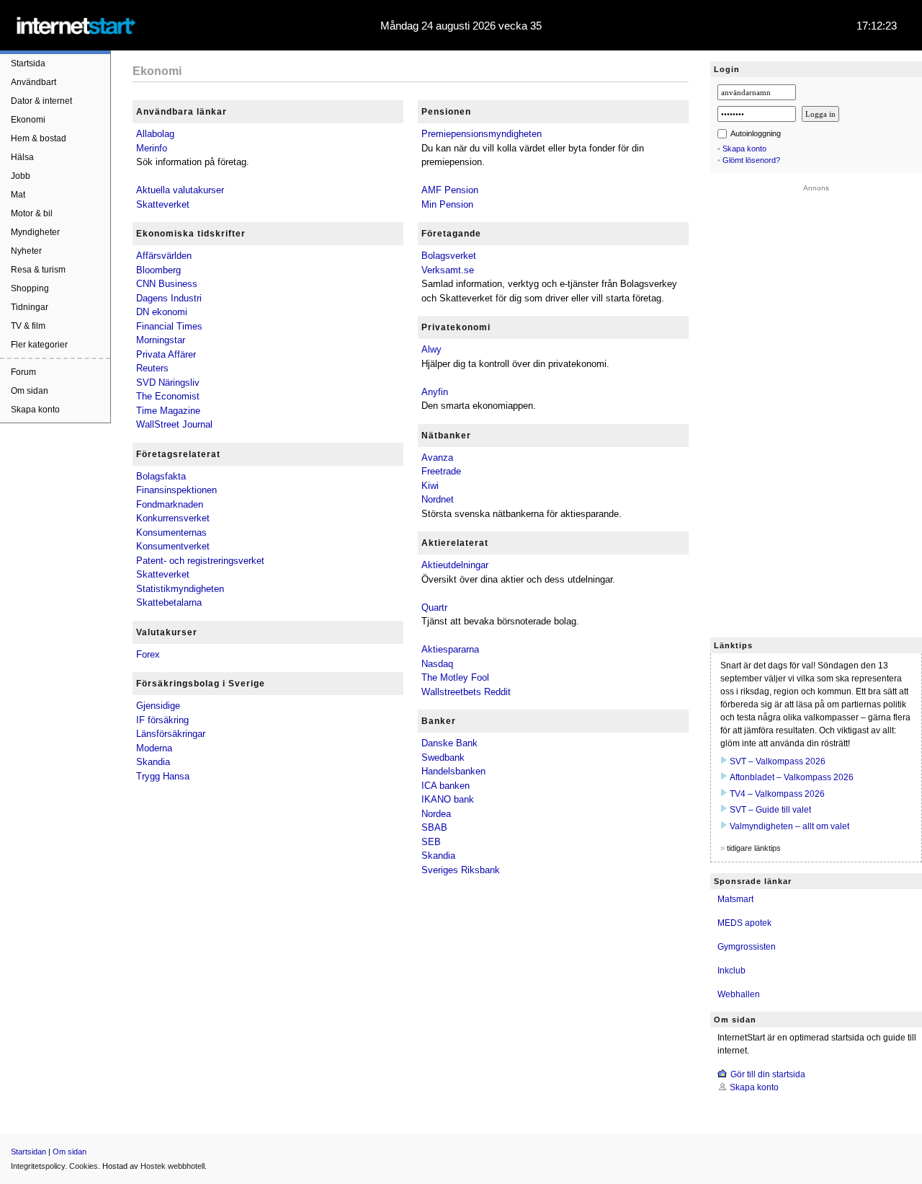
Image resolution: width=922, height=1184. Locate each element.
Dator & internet (41, 101)
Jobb (20, 176)
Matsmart (735, 899)
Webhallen (738, 994)
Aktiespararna (450, 649)
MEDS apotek (744, 923)
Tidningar (29, 307)
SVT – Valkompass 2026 (777, 761)
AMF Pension (449, 190)
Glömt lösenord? (751, 160)
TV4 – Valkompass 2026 (777, 794)
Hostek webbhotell (172, 1166)
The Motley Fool (455, 677)
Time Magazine (168, 410)
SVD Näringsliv (168, 382)
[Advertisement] (816, 408)
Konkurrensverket (173, 518)
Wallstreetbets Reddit (466, 691)
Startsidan (28, 1151)
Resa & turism (38, 270)
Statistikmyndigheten (180, 588)
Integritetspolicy (38, 1166)
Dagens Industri (169, 298)
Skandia (153, 761)
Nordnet (437, 499)
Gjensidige (158, 705)
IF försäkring (162, 720)
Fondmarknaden (169, 504)
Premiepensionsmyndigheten (481, 133)
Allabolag (155, 133)
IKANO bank (447, 799)
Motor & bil (32, 213)
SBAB (434, 827)
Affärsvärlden (164, 255)
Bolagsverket (448, 255)
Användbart (33, 82)
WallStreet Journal (174, 424)
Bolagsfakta (161, 476)
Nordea (436, 813)
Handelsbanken (453, 771)
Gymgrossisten (746, 947)
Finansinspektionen (176, 490)
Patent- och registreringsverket (200, 560)
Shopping (30, 288)
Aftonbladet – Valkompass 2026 (792, 777)
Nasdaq (437, 663)
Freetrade (441, 471)
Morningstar (160, 340)
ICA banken (445, 785)
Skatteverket (162, 204)
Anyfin (434, 391)
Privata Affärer (166, 354)
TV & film (28, 326)
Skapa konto (35, 410)
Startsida (28, 63)
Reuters (152, 368)
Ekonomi (28, 120)
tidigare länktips (754, 848)
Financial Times (169, 326)
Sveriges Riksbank (460, 870)
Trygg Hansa (162, 776)
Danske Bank (449, 743)
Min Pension (447, 204)
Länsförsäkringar (170, 733)
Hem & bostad (38, 138)
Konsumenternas (171, 532)
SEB (431, 841)
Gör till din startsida (767, 1074)
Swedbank (443, 757)
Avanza (437, 457)
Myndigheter (35, 232)
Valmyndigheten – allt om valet (789, 826)
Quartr (434, 607)
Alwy (431, 349)
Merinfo (151, 148)
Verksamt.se (447, 270)
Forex (148, 654)
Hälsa (22, 157)
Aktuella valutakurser (180, 190)
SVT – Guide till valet (770, 810)
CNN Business (166, 283)
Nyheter (26, 251)
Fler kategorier (39, 345)
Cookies (83, 1166)
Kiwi (430, 485)
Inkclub (731, 971)
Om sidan (29, 391)
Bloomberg (158, 270)
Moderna (154, 748)
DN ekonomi (161, 311)
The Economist (168, 396)
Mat (18, 195)
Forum (23, 372)
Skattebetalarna (169, 602)
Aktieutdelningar (454, 565)
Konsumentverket (173, 546)
